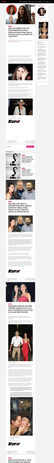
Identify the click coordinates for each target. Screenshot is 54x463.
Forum (44, 1)
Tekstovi (29, 1)
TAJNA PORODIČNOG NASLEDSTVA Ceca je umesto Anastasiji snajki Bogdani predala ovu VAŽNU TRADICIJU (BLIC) (27, 160)
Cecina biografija (40, 5)
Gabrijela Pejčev (10, 40)
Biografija (39, 1)
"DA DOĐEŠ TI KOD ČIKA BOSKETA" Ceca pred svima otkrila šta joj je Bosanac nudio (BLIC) (42, 71)
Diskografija (25, 1)
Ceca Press (23, 168)
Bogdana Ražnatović (11, 316)
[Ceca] (42, 30)
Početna (20, 1)
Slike (33, 1)
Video (36, 1)
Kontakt (47, 1)
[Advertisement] (20, 48)
